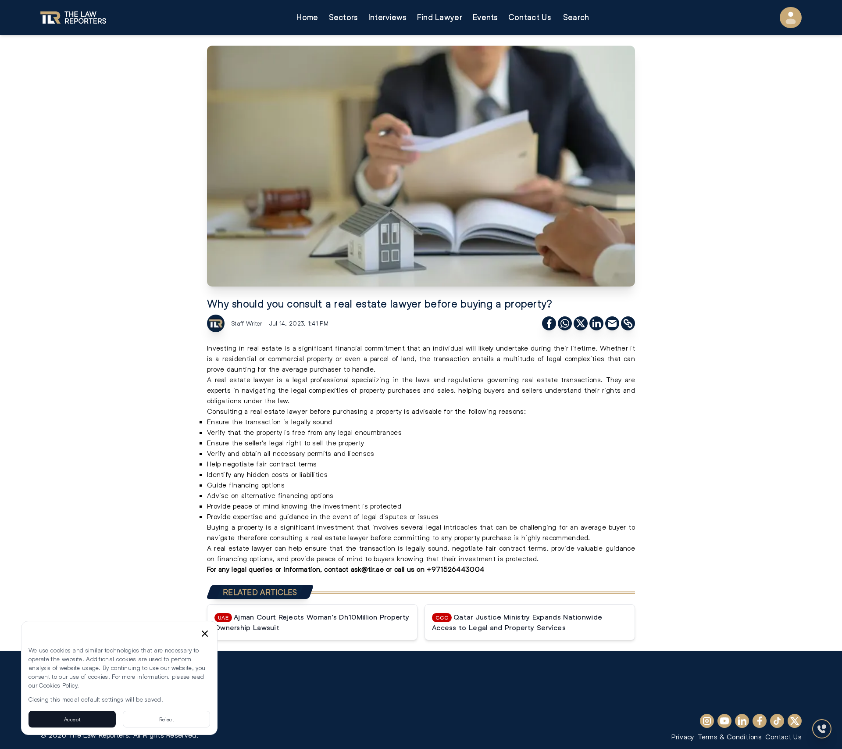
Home (307, 17)
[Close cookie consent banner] (205, 633)
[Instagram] (707, 721)
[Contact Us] (821, 728)
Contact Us (529, 17)
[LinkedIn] (742, 721)
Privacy (682, 736)
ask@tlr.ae (367, 569)
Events (485, 17)
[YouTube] (724, 721)
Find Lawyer (439, 17)
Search (576, 17)
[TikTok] (777, 721)
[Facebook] (760, 721)
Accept (72, 719)
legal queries (251, 569)
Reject (166, 719)
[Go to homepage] (73, 17)
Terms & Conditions (730, 736)
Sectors (343, 17)
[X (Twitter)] (795, 721)
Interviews (387, 17)
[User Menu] (791, 17)
